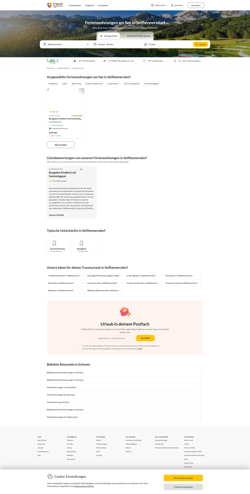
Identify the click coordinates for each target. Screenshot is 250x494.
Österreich (41, 444)
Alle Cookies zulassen (183, 478)
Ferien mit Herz (189, 448)
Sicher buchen (101, 448)
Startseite (51, 68)
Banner (128, 448)
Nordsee (70, 444)
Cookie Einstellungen (183, 487)
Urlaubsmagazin (102, 444)
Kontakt (99, 455)
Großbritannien (43, 452)
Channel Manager (161, 440)
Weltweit (70, 455)
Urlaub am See (78, 68)
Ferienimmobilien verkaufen (194, 455)
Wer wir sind (188, 440)
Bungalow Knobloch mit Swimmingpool (67, 118)
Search (98, 440)
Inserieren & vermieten (134, 440)
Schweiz (40, 448)
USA (39, 455)
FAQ (97, 452)
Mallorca (70, 440)
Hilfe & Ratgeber (131, 444)
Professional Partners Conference (167, 448)
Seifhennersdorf (63, 68)
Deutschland (42, 440)
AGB (186, 459)
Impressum (188, 467)
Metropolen (71, 459)
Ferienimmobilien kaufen (193, 452)
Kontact (128, 452)
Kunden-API (159, 444)
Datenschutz (188, 463)
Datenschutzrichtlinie (84, 486)
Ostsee (69, 448)
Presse (186, 444)
